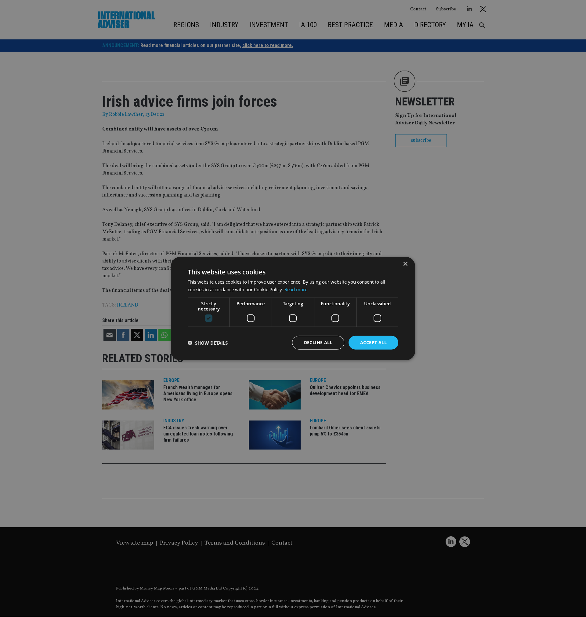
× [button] (405, 264)
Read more (295, 289)
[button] (208, 342)
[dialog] (293, 308)
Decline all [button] (318, 342)
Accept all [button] (373, 342)
